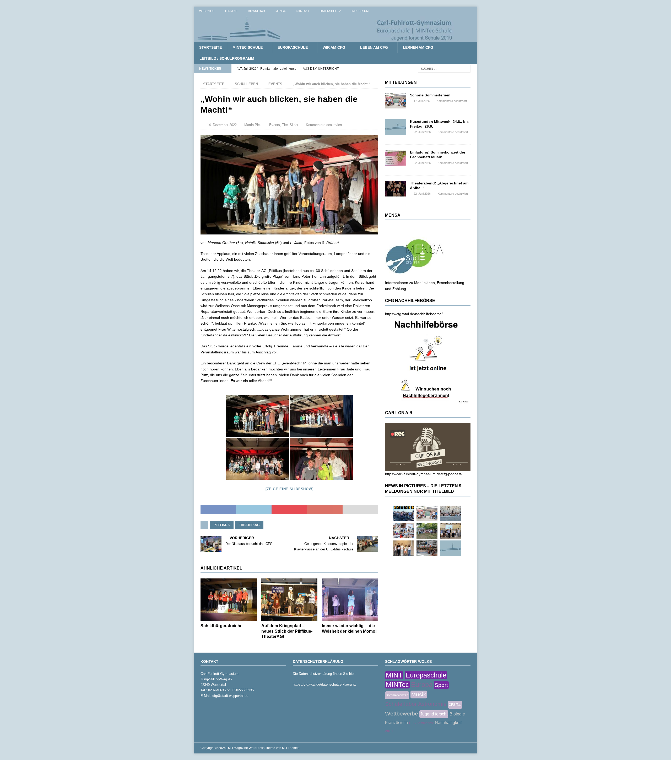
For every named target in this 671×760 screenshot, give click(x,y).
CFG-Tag (455, 705)
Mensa (280, 11)
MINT (394, 675)
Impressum (360, 11)
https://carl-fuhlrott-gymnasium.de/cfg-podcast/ (423, 474)
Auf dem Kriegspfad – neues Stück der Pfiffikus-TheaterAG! (286, 631)
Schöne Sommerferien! (430, 95)
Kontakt (302, 11)
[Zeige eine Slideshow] (289, 489)
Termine (231, 11)
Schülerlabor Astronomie (416, 704)
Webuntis (206, 11)
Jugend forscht (433, 714)
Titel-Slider (290, 125)
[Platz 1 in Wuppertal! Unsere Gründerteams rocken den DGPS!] (403, 548)
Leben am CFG (374, 47)
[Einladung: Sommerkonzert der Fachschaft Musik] (395, 158)
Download (256, 11)
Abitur (389, 731)
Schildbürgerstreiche (221, 626)
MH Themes (290, 748)
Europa (421, 684)
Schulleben (246, 84)
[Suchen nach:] (444, 68)
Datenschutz (330, 11)
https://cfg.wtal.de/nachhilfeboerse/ (414, 314)
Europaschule (293, 47)
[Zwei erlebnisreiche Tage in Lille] (426, 531)
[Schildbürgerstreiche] (229, 599)
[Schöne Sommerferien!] (395, 100)
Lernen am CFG (418, 47)
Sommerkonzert (397, 695)
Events (274, 125)
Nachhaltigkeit (448, 722)
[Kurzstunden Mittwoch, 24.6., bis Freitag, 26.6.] (395, 127)
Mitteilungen (401, 82)
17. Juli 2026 (422, 100)
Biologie (457, 714)
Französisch (396, 722)
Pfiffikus (222, 525)
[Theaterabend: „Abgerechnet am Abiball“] (395, 188)
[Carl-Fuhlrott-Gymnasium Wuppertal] (325, 39)
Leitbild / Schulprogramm (226, 58)
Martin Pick (253, 125)
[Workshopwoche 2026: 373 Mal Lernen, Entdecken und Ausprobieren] (403, 531)
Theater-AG (249, 525)
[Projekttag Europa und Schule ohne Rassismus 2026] (426, 548)
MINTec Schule (247, 47)
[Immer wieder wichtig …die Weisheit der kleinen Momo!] (350, 599)
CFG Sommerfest (421, 723)
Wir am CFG (334, 47)
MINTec (397, 684)
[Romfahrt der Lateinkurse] (450, 513)
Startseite (210, 47)
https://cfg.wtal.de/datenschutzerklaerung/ (324, 684)
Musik (418, 694)
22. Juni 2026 (422, 132)
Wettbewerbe (401, 713)
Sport (441, 685)
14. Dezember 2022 (222, 125)
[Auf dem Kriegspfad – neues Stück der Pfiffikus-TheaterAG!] (289, 599)
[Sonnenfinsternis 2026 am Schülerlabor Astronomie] (403, 513)
